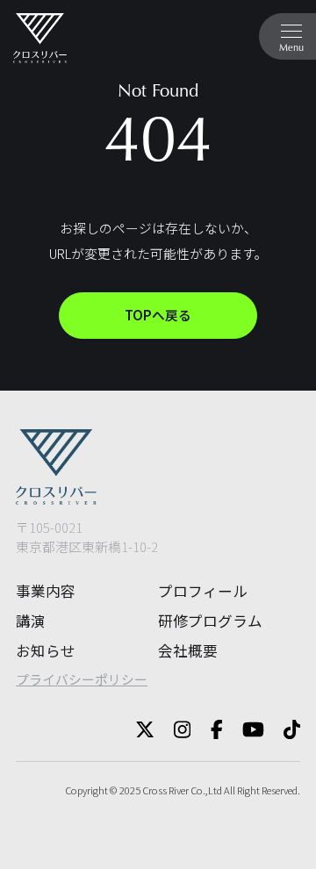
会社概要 (188, 650)
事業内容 (45, 590)
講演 (31, 620)
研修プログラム (210, 620)
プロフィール (203, 590)
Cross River (165, 790)
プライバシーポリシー (81, 679)
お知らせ (45, 650)
